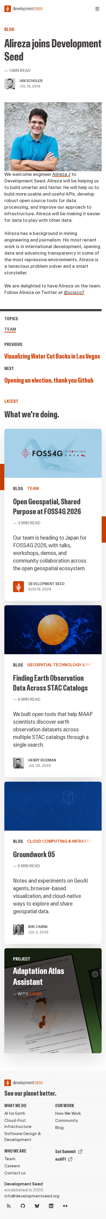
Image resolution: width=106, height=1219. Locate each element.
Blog (9, 29)
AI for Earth (14, 1114)
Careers (12, 1166)
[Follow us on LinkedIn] (51, 1205)
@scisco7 (74, 292)
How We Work (68, 1114)
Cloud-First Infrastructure (18, 1124)
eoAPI (60, 1159)
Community (66, 1121)
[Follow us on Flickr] (65, 1205)
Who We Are (15, 1151)
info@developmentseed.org (31, 1196)
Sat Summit (65, 1151)
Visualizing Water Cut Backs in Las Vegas (52, 356)
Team (10, 329)
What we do (15, 1105)
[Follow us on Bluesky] (37, 1205)
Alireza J (61, 174)
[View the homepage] (23, 8)
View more (53, 691)
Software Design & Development (22, 1137)
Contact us (15, 1173)
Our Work (64, 1105)
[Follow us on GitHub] (22, 1205)
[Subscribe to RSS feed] (8, 1205)
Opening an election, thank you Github (48, 380)
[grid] (53, 743)
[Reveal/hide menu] (97, 8)
